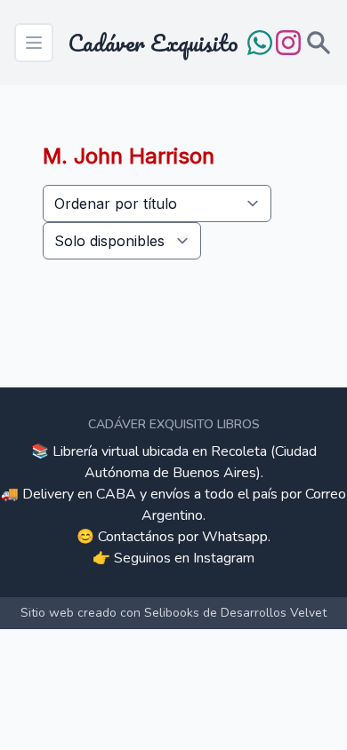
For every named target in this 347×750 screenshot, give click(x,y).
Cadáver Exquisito (153, 42)
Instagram (223, 558)
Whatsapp (235, 537)
